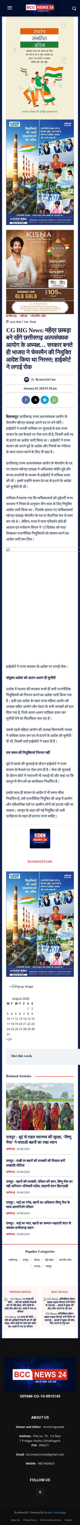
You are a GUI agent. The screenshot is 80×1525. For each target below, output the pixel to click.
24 (8, 1029)
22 (29, 1024)
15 (29, 1019)
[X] (35, 400)
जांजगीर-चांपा (38, 316)
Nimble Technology (55, 1512)
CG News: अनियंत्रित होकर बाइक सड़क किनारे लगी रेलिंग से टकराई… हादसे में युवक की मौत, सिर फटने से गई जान (59, 1318)
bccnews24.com (46, 379)
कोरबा (24, 316)
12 (16, 1019)
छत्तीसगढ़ (11, 316)
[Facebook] (26, 400)
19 (16, 1024)
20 (20, 1024)
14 (24, 1019)
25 (12, 1029)
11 (12, 1019)
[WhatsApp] (54, 400)
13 (20, 1019)
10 (8, 1019)
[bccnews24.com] (27, 379)
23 (33, 1024)
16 (33, 1019)
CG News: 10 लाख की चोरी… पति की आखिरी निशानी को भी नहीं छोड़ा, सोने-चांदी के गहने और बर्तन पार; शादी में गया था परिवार (20, 1321)
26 (16, 1029)
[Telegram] (45, 400)
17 (8, 1024)
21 (24, 1024)
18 (12, 1024)
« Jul (9, 1039)
